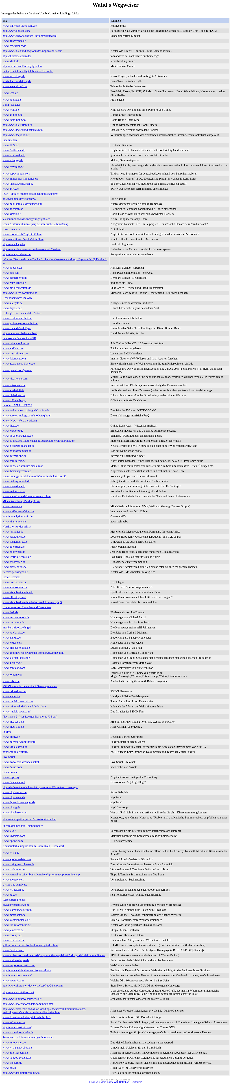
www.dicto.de (11, 425)
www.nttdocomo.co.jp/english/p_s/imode (26, 410)
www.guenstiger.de (14, 546)
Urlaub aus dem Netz (15, 884)
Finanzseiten (10, 140)
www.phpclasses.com (15, 812)
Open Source (10, 772)
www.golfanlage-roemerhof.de (20, 323)
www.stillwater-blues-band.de (20, 25)
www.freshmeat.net (14, 782)
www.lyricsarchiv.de (14, 45)
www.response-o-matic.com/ (19, 965)
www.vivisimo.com (14, 835)
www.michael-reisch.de (16, 617)
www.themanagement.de (17, 471)
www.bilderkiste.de (14, 395)
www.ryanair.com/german (17, 370)
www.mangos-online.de (16, 647)
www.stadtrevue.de (14, 869)
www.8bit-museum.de (15, 1052)
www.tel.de (9, 830)
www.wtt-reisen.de (13, 889)
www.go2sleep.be (13, 208)
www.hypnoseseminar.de (17, 450)
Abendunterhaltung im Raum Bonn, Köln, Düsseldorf (33, 846)
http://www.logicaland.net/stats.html (23, 129)
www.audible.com (13, 348)
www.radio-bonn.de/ (14, 119)
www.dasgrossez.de (14, 561)
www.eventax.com (13, 879)
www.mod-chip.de (13, 726)
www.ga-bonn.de (12, 114)
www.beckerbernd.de (15, 277)
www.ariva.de (11, 188)
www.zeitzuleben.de (14, 282)
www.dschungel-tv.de (15, 541)
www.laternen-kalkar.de (16, 657)
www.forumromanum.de (17, 924)
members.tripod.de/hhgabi (17, 627)
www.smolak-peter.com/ (16, 711)
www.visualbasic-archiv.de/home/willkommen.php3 (32, 602)
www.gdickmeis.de (14, 632)
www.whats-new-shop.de (17, 1047)
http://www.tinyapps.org (16, 30)
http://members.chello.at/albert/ (20, 333)
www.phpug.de (11, 807)
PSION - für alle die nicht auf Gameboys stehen (30, 686)
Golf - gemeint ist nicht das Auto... (22, 313)
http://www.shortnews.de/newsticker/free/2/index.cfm (33, 985)
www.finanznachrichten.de (18, 183)
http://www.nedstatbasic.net (18, 992)
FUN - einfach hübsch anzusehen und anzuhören (30, 193)
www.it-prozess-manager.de (18, 445)
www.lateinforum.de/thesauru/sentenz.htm (27, 496)
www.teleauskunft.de (15, 86)
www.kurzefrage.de (14, 76)
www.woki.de (11, 109)
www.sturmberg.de (13, 622)
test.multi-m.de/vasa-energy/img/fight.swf (26, 218)
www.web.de (10, 92)
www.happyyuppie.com (16, 173)
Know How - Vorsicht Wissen (20, 420)
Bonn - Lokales (11, 104)
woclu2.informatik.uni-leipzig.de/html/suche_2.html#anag (35, 224)
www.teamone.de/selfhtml (17, 909)
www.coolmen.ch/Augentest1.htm (22, 234)
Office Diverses (11, 577)
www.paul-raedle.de (14, 460)
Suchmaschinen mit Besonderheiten (23, 825)
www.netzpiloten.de (14, 385)
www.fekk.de (10, 612)
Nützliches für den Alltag (17, 526)
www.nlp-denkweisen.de (17, 287)
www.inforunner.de (14, 1022)
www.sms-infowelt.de (15, 353)
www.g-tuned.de (12, 662)
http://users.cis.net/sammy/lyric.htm (22, 66)
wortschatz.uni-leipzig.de (17, 81)
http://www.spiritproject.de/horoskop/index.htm (29, 819)
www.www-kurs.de (14, 486)
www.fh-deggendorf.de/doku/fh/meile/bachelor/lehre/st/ (34, 476)
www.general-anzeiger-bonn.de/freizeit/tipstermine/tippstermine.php (41, 874)
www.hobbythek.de (14, 551)
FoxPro (7, 731)
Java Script (9, 756)
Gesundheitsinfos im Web (17, 297)
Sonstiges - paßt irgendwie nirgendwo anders (28, 1037)
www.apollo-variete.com (17, 859)
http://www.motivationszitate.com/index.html (28, 1003)
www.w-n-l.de (11, 852)
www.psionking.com (14, 691)
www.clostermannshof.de (17, 318)
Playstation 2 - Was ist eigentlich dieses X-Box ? (30, 716)
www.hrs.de (9, 1067)
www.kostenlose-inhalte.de (18, 1032)
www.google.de (12, 99)
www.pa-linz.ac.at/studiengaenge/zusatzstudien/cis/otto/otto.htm (39, 440)
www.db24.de (11, 145)
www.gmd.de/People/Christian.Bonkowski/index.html (33, 652)
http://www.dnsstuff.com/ (17, 1027)
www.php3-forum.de (15, 792)
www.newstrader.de (14, 155)
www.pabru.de (11, 681)
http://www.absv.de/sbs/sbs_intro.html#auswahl (29, 35)
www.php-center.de (14, 797)
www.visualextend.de (15, 746)
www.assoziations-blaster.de (19, 363)
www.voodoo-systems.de (17, 1057)
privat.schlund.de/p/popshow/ (19, 198)
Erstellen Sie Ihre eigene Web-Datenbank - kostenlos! (115, 1082)
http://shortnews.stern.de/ (17, 56)
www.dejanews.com (14, 358)
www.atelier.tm (11, 696)
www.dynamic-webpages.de (19, 802)
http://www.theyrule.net (16, 134)
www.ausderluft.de (13, 390)
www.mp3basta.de (13, 721)
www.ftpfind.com (13, 840)
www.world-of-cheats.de (17, 556)
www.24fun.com (12, 767)
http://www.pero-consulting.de (20, 292)
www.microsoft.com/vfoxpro (19, 741)
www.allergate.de (13, 302)
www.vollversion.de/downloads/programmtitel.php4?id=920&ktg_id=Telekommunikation (54, 955)
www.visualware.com (15, 378)
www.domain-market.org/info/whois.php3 (27, 1017)
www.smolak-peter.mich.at (18, 701)
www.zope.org (11, 777)
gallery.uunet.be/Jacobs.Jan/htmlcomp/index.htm (30, 945)
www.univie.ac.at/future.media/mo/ (23, 465)
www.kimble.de (12, 213)
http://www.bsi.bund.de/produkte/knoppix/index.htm (32, 50)
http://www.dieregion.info (17, 124)
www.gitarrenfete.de (14, 40)
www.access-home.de (15, 587)
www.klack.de (11, 61)
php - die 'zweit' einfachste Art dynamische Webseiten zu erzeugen (40, 787)
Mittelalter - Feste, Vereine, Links (21, 501)
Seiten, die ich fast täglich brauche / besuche (28, 71)
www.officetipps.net (14, 597)
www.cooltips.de (12, 935)
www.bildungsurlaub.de (16, 481)
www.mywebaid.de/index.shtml (21, 761)
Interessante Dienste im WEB (19, 338)
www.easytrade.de (13, 166)
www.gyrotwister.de (14, 1042)
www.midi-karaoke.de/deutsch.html (23, 203)
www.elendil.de (12, 637)
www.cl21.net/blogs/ (14, 400)
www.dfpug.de (11, 736)
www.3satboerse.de (14, 150)
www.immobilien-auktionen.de (20, 178)
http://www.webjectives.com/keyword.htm (27, 970)
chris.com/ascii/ (11, 229)
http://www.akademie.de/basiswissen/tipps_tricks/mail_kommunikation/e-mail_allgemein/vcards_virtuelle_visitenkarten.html (44, 1010)
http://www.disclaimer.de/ (17, 975)
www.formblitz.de (13, 531)
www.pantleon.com (14, 667)
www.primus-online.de (16, 343)
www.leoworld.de (13, 430)
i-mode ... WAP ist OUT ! (17, 405)
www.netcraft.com (13, 980)
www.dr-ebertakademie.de (18, 435)
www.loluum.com (13, 674)
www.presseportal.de (15, 566)
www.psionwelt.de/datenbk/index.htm (24, 706)
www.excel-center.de (15, 582)
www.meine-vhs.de (14, 491)
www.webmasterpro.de (16, 960)
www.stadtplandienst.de (16, 919)
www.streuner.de (12, 506)
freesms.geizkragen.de (15, 571)
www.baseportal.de (14, 940)
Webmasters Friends (14, 899)
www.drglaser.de (12, 308)
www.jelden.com (12, 642)
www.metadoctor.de (14, 914)
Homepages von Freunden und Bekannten (27, 607)
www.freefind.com (13, 950)
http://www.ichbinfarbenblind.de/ (21, 1072)
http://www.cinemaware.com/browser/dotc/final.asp (32, 249)
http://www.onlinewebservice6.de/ (22, 998)
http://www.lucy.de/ (14, 244)
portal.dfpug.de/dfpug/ (15, 751)
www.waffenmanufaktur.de (18, 511)
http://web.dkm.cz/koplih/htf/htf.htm (23, 239)
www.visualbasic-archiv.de (18, 592)
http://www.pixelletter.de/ (17, 254)
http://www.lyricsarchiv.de (17, 516)
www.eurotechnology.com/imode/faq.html (27, 415)
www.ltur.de (10, 894)
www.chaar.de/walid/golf (17, 328)
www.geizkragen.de (14, 536)
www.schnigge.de (13, 160)
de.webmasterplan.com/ (16, 904)
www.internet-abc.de (14, 455)
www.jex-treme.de (13, 930)
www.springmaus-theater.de (18, 864)
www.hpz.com (11, 272)
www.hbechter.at (12, 267)
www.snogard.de (12, 1062)
